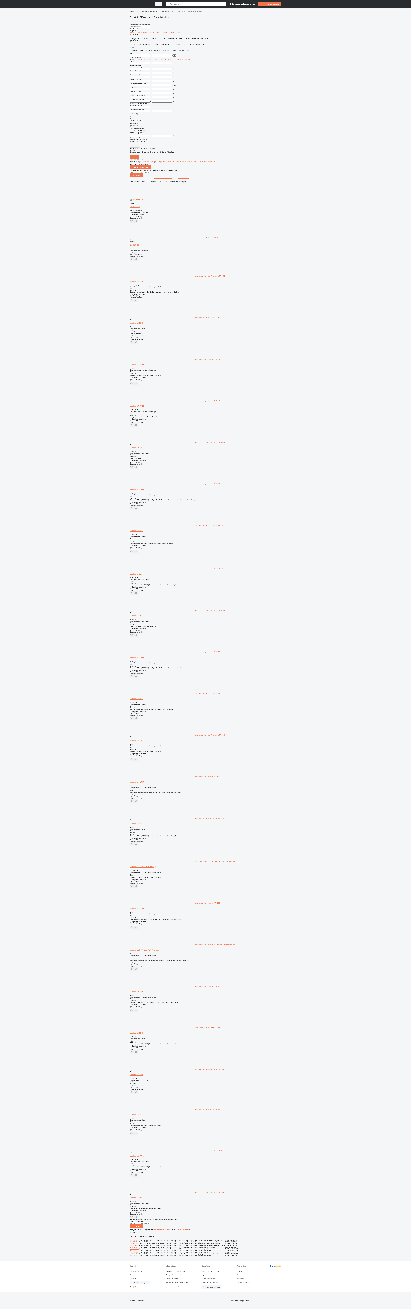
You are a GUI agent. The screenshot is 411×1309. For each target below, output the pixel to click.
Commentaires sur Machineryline (177, 1282)
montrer (134, 146)
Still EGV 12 (135, 207)
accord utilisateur (183, 178)
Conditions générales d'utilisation (177, 1271)
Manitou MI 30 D (136, 531)
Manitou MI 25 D (136, 323)
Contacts (133, 1278)
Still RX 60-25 (134, 1252)
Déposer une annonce (140, 167)
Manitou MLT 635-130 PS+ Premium (144, 950)
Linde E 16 (133, 1247)
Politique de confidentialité (174, 1275)
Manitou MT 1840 (137, 657)
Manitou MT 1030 (137, 489)
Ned (136, 1287)
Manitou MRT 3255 (137, 281)
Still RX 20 (133, 1242)
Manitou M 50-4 (136, 1198)
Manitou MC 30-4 (137, 616)
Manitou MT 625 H (137, 364)
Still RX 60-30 (134, 1250)
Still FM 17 (133, 1255)
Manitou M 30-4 (136, 574)
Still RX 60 (133, 1240)
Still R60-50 (134, 245)
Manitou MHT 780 (137, 992)
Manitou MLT (134, 1249)
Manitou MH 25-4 (137, 448)
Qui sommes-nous (136, 1271)
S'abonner (136, 175)
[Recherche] (168, 4)
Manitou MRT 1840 (137, 740)
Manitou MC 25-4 (137, 1156)
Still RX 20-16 (134, 1245)
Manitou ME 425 (136, 1075)
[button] (132, 221)
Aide (131, 1275)
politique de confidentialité (163, 178)
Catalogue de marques (173, 1286)
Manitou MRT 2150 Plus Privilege (143, 867)
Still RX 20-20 (134, 1243)
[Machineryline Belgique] (141, 4)
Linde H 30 (133, 1254)
